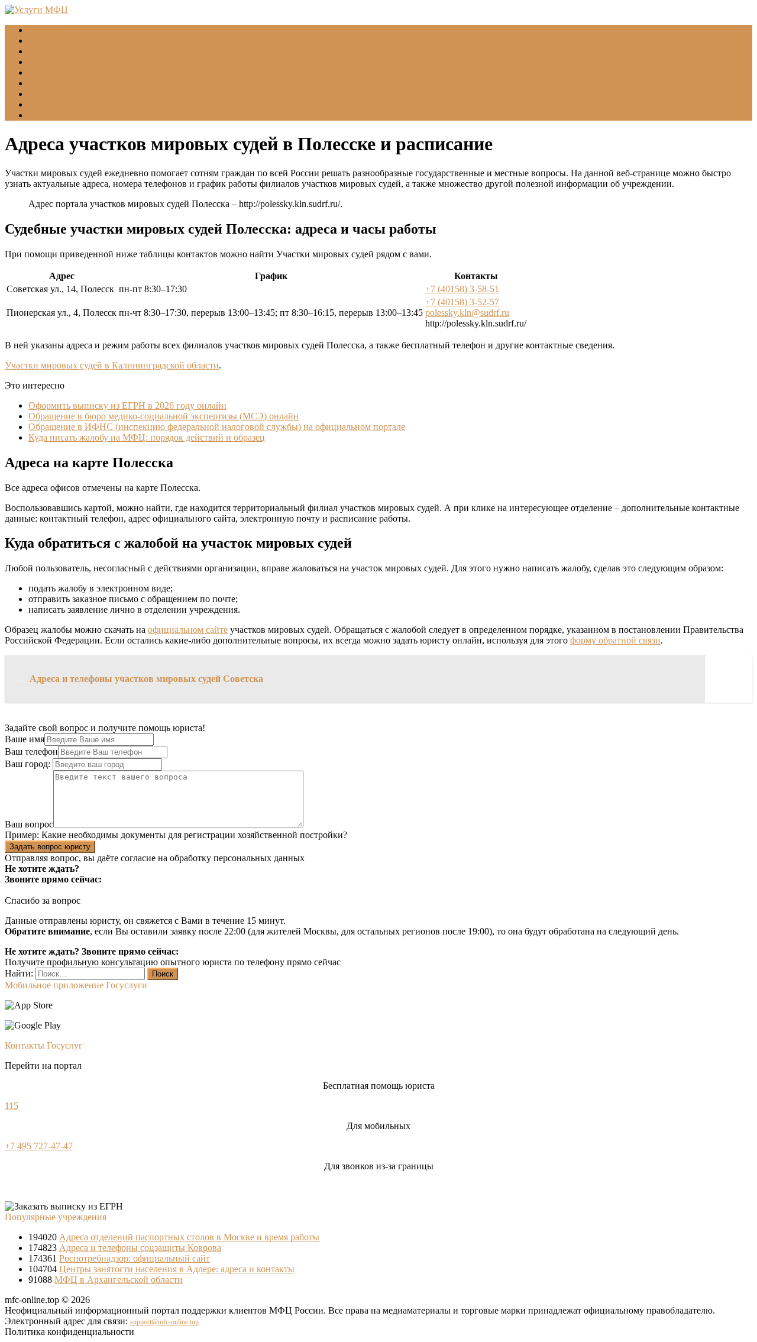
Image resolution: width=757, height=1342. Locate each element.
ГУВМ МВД (53, 62)
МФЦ (39, 40)
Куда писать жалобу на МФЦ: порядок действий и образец (146, 437)
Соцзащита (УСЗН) (67, 51)
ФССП (42, 72)
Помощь (45, 115)
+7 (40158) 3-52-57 (462, 302)
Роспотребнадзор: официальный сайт (134, 1258)
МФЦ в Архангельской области (118, 1280)
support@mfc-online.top (164, 1322)
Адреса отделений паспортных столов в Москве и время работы (189, 1237)
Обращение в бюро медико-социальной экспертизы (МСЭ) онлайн (163, 416)
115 (11, 1106)
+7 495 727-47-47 (39, 1146)
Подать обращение (66, 94)
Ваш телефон (31, 751)
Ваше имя (24, 739)
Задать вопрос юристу (49, 846)
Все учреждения (61, 83)
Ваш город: (29, 764)
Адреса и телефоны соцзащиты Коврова (140, 1248)
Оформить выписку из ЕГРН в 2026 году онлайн (127, 405)
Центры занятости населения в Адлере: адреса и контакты (177, 1269)
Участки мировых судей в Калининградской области (112, 365)
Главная (44, 30)
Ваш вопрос (29, 824)
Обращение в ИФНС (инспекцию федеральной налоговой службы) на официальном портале (216, 427)
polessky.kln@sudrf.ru (467, 313)
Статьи (42, 104)
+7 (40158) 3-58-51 (462, 289)
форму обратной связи (615, 640)
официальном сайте (188, 630)
